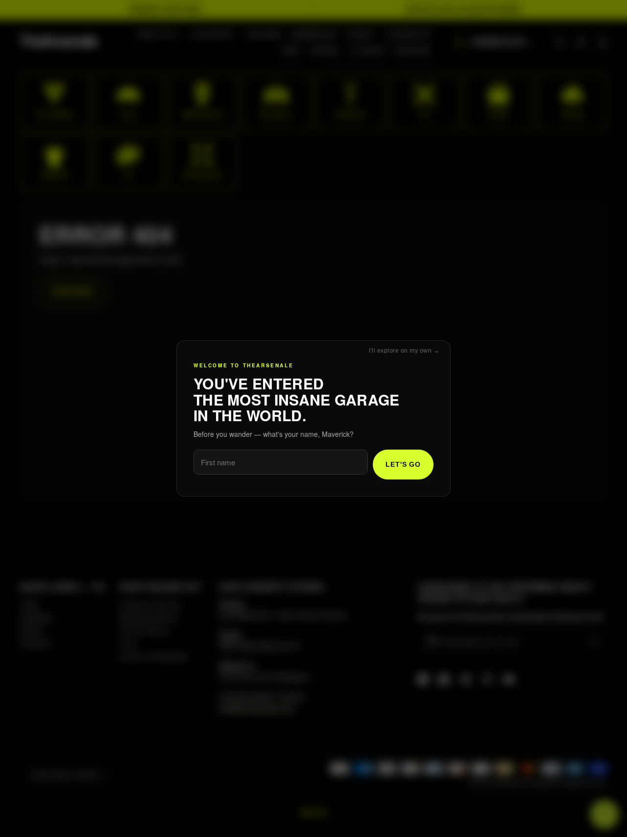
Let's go (403, 464)
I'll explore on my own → (404, 350)
